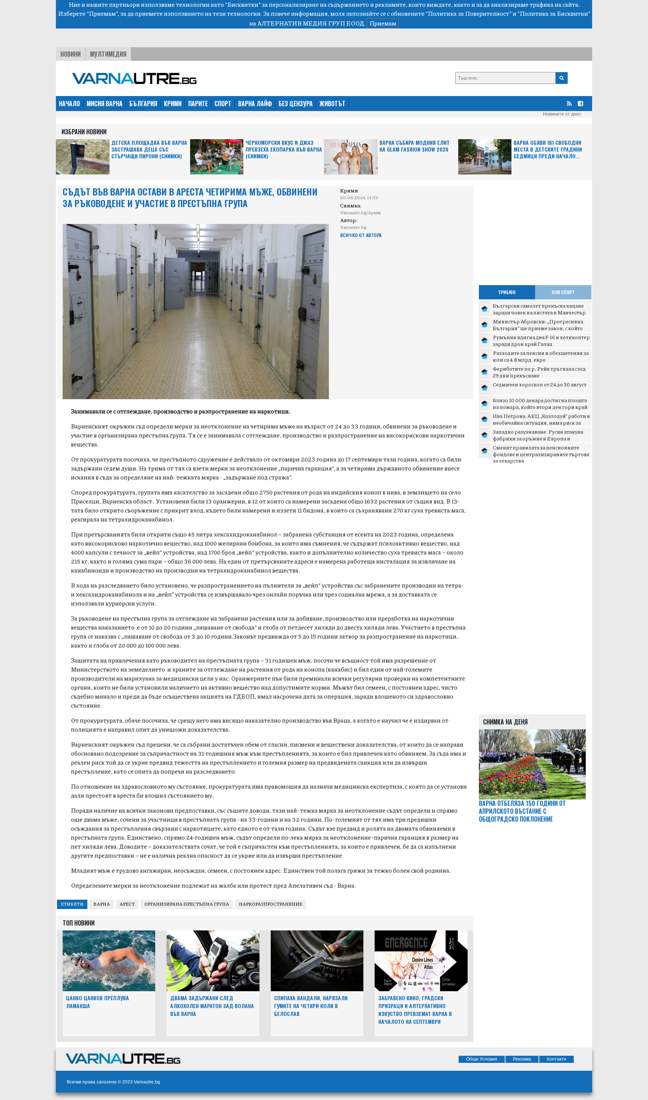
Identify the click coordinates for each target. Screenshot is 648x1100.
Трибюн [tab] (507, 292)
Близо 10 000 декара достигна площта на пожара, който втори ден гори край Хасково (540, 406)
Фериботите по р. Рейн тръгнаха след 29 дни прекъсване (539, 372)
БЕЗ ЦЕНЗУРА (296, 103)
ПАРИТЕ (198, 103)
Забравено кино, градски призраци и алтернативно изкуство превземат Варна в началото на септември (415, 1009)
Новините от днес (562, 114)
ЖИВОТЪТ (332, 103)
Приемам (382, 23)
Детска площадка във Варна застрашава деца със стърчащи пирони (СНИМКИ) (149, 149)
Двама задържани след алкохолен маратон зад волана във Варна (212, 1005)
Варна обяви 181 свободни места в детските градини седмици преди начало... (548, 149)
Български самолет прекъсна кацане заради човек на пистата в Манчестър (539, 309)
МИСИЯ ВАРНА (105, 103)
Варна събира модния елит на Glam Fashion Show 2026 (415, 146)
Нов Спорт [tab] (563, 292)
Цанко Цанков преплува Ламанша (97, 1002)
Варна (101, 904)
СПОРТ (222, 103)
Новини (70, 54)
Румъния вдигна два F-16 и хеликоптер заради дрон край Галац (541, 340)
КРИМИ (173, 103)
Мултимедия (108, 54)
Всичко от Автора (361, 235)
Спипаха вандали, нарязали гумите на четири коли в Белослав (311, 1005)
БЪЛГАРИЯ (143, 103)
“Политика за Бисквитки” (554, 13)
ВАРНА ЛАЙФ (255, 103)
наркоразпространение (270, 904)
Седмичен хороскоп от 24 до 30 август (539, 384)
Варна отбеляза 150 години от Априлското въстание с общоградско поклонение (522, 811)
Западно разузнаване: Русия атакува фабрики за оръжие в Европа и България (538, 438)
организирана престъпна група (186, 904)
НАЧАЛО (69, 103)
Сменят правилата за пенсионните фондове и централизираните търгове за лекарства (541, 453)
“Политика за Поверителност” (469, 13)
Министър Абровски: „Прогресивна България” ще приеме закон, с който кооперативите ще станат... (538, 327)
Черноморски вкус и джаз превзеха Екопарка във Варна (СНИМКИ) (284, 149)
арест (127, 904)
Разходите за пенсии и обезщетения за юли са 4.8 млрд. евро (541, 356)
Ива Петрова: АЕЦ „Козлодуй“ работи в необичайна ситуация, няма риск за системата (541, 422)
